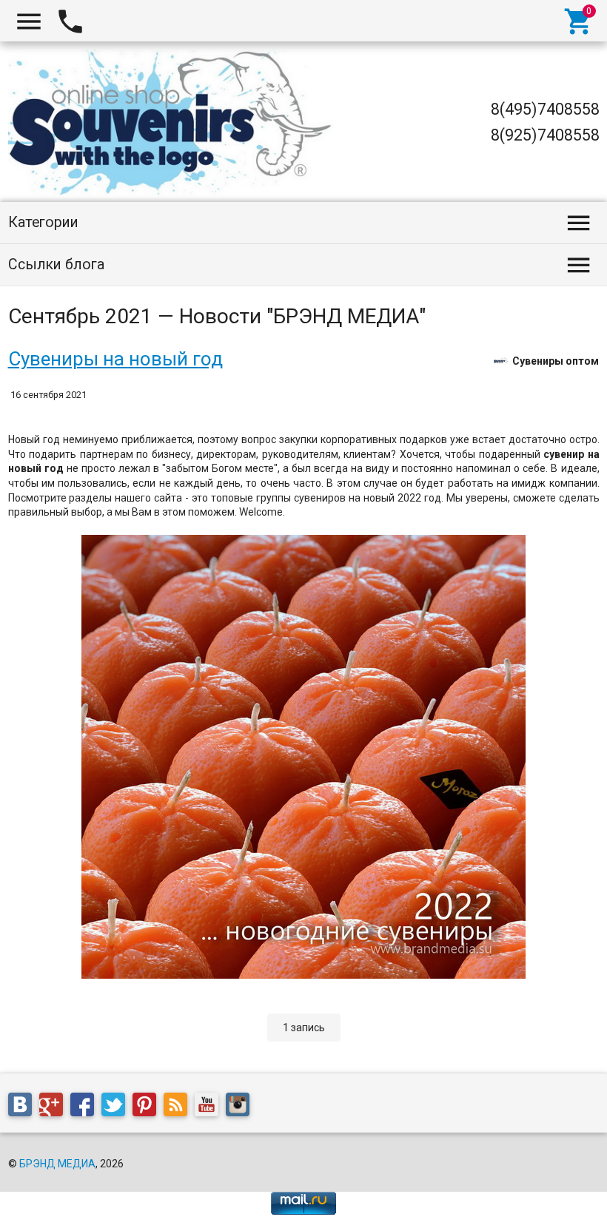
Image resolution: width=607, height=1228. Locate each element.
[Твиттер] (117, 1107)
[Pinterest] (148, 1107)
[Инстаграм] (241, 1107)
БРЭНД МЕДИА (57, 1164)
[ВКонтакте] (23, 1107)
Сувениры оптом (555, 360)
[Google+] (54, 1107)
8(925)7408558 (545, 135)
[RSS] (179, 1107)
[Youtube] (210, 1107)
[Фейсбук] (85, 1107)
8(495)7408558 (545, 109)
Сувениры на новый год (115, 359)
